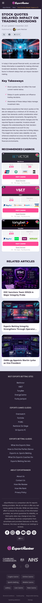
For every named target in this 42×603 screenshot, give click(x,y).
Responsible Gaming (32, 596)
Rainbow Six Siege (20, 426)
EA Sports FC (20, 430)
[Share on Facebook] (9, 34)
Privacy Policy (20, 492)
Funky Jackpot (20, 399)
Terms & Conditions (8, 596)
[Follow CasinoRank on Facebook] (7, 532)
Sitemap (30, 600)
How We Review (20, 484)
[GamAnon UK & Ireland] (21, 566)
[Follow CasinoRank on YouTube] (23, 532)
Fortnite (20, 418)
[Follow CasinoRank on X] (18, 532)
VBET (20, 387)
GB (19, 538)
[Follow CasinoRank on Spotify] (28, 532)
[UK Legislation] (22, 560)
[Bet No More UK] (14, 566)
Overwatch (20, 414)
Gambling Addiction (14, 600)
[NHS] (33, 560)
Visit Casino (21, 177)
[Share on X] (4, 34)
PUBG (20, 422)
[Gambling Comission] (9, 560)
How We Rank (20, 488)
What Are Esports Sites (20, 445)
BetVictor (21, 382)
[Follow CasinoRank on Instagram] (12, 532)
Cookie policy (20, 596)
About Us (21, 476)
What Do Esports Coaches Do (20, 457)
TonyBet (20, 391)
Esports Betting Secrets (20, 461)
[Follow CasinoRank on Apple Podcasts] (34, 532)
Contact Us (20, 480)
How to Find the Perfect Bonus (20, 449)
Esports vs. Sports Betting (20, 453)
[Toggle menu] (3, 3)
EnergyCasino (20, 395)
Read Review (20, 180)
